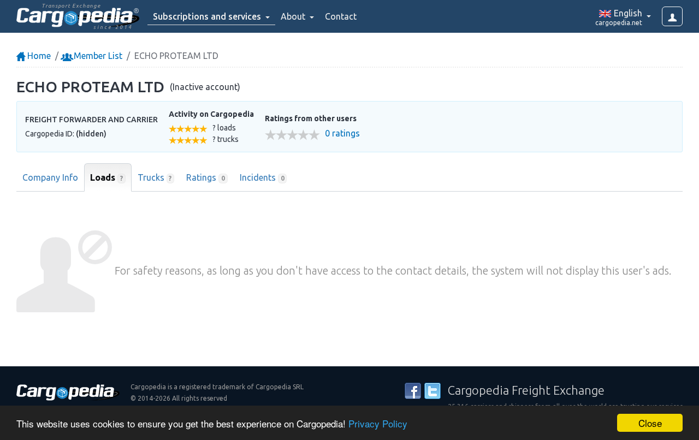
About (294, 16)
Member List (97, 56)
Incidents (262, 177)
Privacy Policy (377, 423)
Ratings (205, 177)
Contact (341, 16)
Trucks (155, 177)
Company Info (50, 177)
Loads (106, 177)
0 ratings (342, 133)
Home (38, 56)
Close (650, 423)
